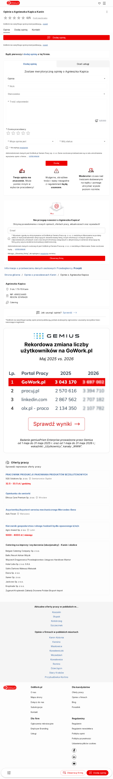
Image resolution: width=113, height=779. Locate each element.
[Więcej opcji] (107, 12)
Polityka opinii (78, 733)
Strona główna (12, 274)
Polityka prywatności (81, 738)
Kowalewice (56, 659)
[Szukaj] (9, 773)
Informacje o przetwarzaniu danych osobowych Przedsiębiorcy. (43, 268)
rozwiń (45, 24)
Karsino (56, 642)
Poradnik (76, 707)
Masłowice (56, 646)
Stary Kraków (56, 672)
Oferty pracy (78, 692)
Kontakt (34, 712)
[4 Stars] (23, 133)
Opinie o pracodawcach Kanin (40, 274)
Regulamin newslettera (82, 728)
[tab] (30, 64)
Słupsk (56, 616)
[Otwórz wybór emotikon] (96, 120)
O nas (33, 692)
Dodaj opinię (59, 37)
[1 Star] (8, 133)
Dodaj (56, 163)
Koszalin (56, 612)
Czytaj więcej (34, 156)
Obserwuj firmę (56, 258)
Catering (14, 302)
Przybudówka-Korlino (56, 677)
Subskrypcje (36, 707)
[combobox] (52, 94)
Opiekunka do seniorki (18, 493)
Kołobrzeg (56, 621)
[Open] (104, 94)
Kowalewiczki (56, 650)
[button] (40, 18)
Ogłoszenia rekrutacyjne (42, 723)
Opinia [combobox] (11, 78)
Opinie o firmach (79, 697)
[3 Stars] (18, 133)
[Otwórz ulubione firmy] (99, 3)
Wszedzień (56, 655)
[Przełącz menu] (104, 3)
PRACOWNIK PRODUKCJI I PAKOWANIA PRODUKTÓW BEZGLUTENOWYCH (47, 474)
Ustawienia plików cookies (84, 743)
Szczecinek (56, 625)
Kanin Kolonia (56, 637)
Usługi (33, 733)
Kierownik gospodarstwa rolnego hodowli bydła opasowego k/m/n (42, 526)
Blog (74, 702)
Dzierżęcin (56, 668)
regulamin (24, 148)
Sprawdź (67, 312)
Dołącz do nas (37, 702)
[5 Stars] (28, 133)
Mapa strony (36, 697)
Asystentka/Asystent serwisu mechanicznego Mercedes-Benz (41, 509)
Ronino (56, 664)
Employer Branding (39, 728)
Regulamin (76, 723)
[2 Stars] (13, 133)
